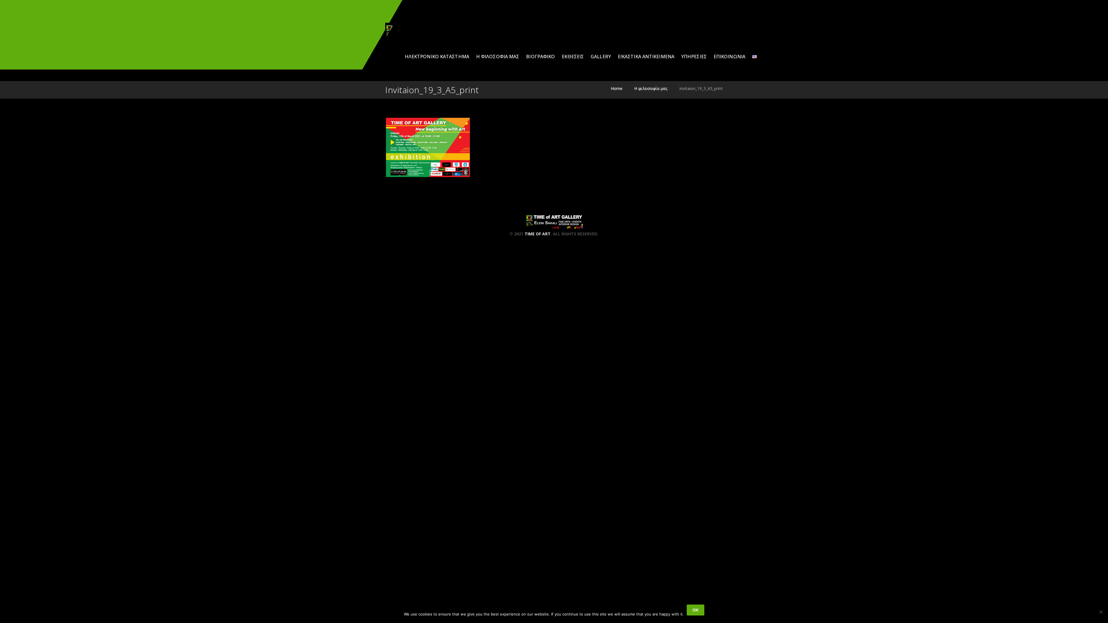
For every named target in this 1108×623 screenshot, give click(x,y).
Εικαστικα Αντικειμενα (646, 56)
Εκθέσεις (573, 56)
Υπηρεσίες (694, 56)
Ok (695, 610)
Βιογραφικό (540, 56)
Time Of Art (538, 234)
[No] (1101, 612)
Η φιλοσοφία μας (497, 56)
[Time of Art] (414, 31)
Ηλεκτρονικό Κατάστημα (437, 56)
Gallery (601, 56)
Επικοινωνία (729, 56)
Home (616, 88)
